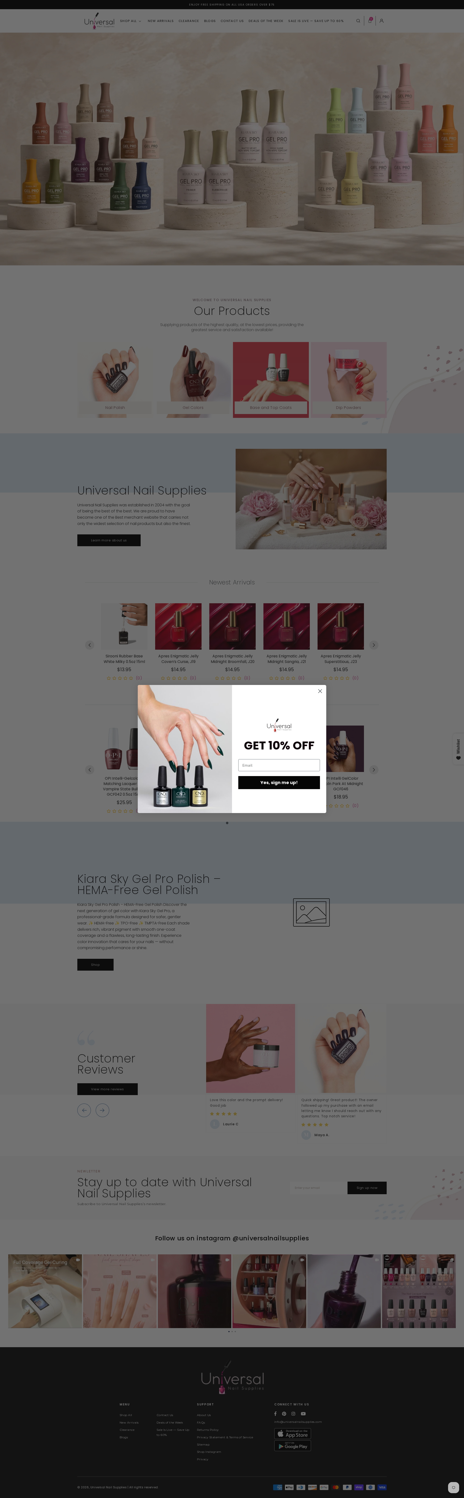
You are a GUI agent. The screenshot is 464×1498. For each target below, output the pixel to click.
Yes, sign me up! (279, 782)
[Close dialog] (320, 691)
